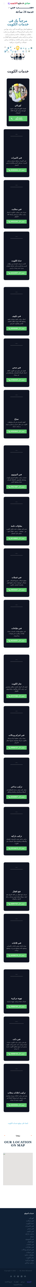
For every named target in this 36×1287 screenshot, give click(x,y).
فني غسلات (16, 577)
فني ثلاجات (16, 943)
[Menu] (4, 3)
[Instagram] (18, 1276)
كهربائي (18, 105)
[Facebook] (25, 1276)
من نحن (22, 1282)
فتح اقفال (16, 891)
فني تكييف (16, 316)
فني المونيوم (16, 474)
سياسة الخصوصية (18, 1284)
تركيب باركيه (16, 836)
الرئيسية (29, 1282)
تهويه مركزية (29, 1260)
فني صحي (16, 367)
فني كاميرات (16, 158)
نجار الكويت (17, 684)
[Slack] (11, 1276)
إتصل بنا (16, 1282)
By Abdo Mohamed (26, 1270)
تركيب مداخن (16, 786)
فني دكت (16, 1039)
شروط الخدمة (8, 1282)
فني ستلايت (17, 209)
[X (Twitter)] (21, 1276)
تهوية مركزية (16, 998)
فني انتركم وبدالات (16, 735)
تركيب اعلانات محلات (17, 1093)
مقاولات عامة (16, 526)
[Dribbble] (14, 1276)
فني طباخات (16, 628)
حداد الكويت (16, 260)
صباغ (16, 419)
